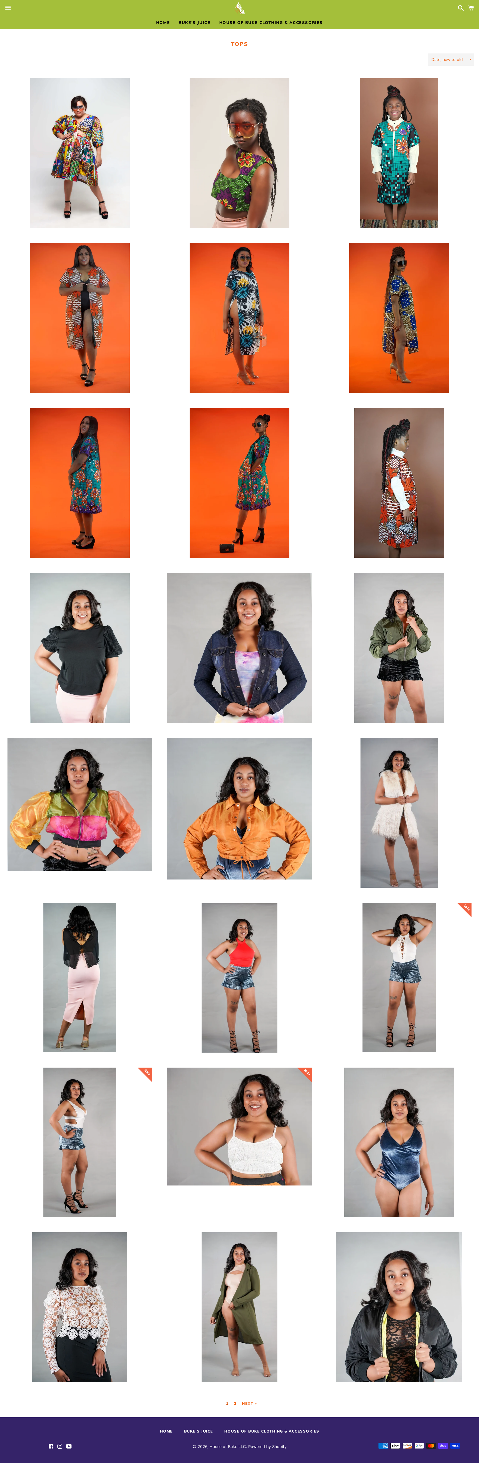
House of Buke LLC (228, 1446)
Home (163, 22)
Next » (249, 1403)
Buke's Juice (194, 22)
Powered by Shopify (267, 1446)
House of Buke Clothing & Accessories (271, 22)
